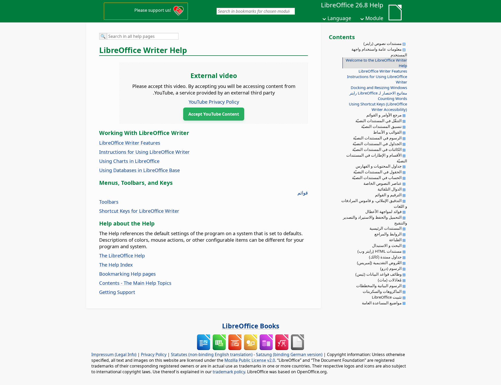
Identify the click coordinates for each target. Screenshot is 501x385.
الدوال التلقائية (390, 189)
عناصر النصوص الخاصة (382, 183)
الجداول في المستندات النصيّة (377, 143)
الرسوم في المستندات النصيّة (377, 137)
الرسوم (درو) (391, 268)
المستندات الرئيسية (385, 228)
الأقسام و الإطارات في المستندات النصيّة (376, 157)
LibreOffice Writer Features (383, 71)
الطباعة (395, 239)
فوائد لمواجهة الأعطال (383, 211)
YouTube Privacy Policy (214, 101)
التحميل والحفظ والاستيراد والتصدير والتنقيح (375, 220)
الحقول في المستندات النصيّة (377, 171)
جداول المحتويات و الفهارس (379, 166)
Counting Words (392, 98)
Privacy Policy (153, 354)
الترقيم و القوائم (388, 194)
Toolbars (108, 201)
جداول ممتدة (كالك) (385, 256)
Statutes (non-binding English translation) (212, 354)
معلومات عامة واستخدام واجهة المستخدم (379, 51)
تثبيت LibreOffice (387, 297)
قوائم (302, 192)
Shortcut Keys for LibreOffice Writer (139, 211)
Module (374, 18)
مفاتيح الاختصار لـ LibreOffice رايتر (378, 93)
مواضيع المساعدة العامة (382, 302)
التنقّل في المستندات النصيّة (378, 120)
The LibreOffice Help (122, 255)
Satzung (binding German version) (289, 354)
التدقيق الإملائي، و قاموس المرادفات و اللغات (374, 203)
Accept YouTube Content (213, 114)
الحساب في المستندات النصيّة (377, 177)
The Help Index (116, 264)
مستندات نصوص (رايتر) (382, 43)
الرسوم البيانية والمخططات (379, 285)
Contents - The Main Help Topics (135, 283)
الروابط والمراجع (388, 233)
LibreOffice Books (250, 325)
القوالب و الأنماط (387, 132)
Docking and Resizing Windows (379, 87)
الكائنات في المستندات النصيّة (377, 149)
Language (339, 18)
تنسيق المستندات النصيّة (381, 126)
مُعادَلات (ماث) (390, 279)
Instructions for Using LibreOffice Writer (377, 79)
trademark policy (229, 372)
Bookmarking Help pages (127, 273)
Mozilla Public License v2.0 (249, 360)
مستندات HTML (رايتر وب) (379, 251)
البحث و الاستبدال (387, 245)
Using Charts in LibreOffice (129, 161)
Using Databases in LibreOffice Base (139, 170)
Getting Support (117, 292)
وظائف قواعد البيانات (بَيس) (378, 274)
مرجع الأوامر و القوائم (384, 114)
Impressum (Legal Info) (113, 354)
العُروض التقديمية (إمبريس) (379, 262)
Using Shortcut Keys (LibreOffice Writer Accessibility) (378, 106)
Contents (342, 37)
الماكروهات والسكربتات (382, 291)
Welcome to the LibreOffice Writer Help (376, 62)
